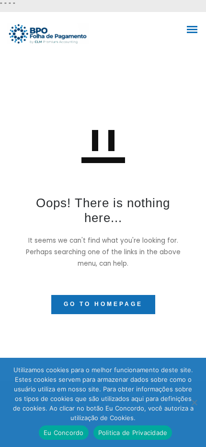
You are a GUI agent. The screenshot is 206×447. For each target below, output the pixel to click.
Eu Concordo (64, 432)
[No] (194, 402)
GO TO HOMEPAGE (103, 304)
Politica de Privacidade (133, 432)
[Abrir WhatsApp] (182, 422)
